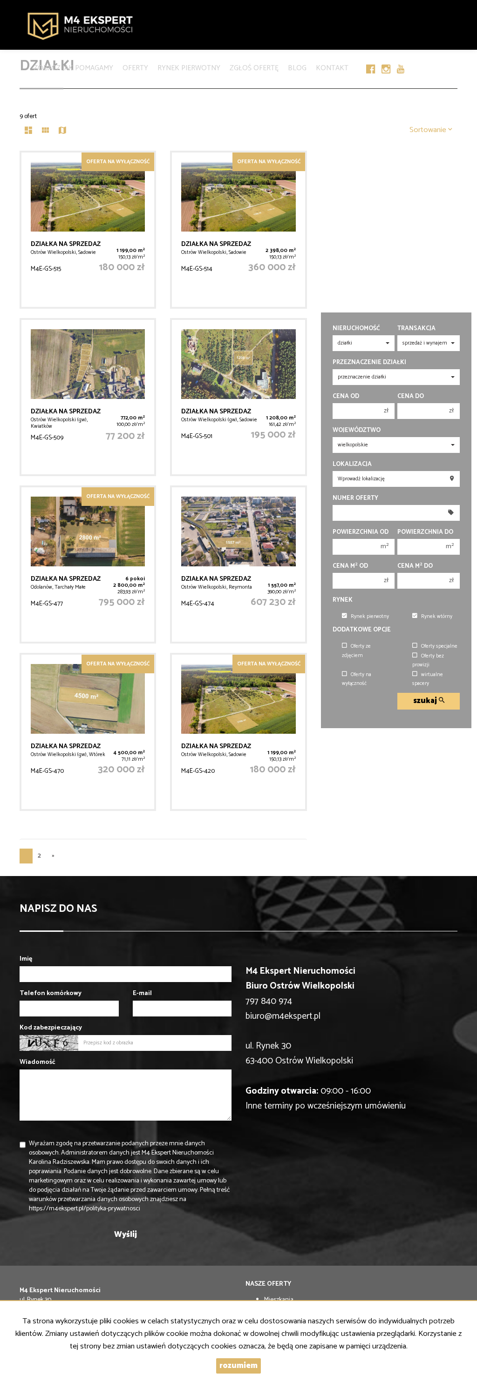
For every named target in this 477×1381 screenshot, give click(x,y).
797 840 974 (268, 1001)
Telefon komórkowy (51, 993)
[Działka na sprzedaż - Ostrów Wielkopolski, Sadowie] (87, 230)
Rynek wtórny (436, 616)
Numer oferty (355, 498)
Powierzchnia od (360, 532)
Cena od (346, 396)
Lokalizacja (352, 464)
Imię (26, 959)
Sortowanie (428, 130)
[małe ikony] (45, 131)
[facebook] (370, 57)
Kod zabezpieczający (51, 1028)
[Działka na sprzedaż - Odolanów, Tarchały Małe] (87, 564)
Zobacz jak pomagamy (73, 66)
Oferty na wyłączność (356, 679)
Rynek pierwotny (188, 66)
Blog (297, 66)
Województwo (357, 430)
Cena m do (415, 566)
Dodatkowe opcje (362, 629)
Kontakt (332, 66)
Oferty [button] (135, 66)
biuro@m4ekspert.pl (282, 1016)
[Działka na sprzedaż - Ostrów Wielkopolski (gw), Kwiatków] (87, 397)
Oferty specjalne (439, 646)
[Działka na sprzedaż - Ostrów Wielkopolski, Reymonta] (238, 564)
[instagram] (386, 57)
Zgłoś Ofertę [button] (254, 66)
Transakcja (416, 328)
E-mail (142, 993)
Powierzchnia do (425, 532)
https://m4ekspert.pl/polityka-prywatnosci (84, 1208)
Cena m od (350, 566)
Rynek (343, 600)
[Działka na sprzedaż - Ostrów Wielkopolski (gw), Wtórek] (87, 732)
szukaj (426, 701)
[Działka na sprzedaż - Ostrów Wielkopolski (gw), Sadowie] (238, 397)
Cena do (410, 396)
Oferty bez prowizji (428, 660)
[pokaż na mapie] (62, 131)
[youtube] (401, 57)
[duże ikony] (28, 131)
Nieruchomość (356, 328)
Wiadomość (37, 1062)
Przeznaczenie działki (369, 362)
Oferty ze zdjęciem (356, 650)
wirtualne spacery (427, 679)
